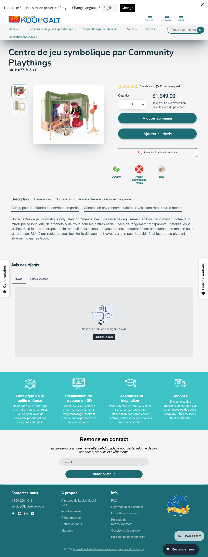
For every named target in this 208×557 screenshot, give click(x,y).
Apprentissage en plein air (100, 29)
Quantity (123, 95)
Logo (34, 17)
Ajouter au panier (157, 118)
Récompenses (71, 518)
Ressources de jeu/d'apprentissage (50, 29)
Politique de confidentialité (128, 537)
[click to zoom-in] (68, 114)
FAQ (114, 500)
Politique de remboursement (121, 522)
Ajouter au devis (157, 133)
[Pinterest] (20, 513)
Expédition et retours (124, 513)
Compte (150, 17)
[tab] (20, 200)
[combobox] (185, 30)
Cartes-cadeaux (72, 524)
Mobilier (14, 29)
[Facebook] (13, 513)
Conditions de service (125, 530)
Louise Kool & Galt (83, 549)
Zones (130, 29)
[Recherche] (200, 30)
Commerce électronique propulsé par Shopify (119, 549)
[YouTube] (32, 513)
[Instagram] (26, 513)
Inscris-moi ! (104, 474)
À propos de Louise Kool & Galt (78, 503)
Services (149, 29)
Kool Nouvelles (71, 511)
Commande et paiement (127, 507)
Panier (181, 17)
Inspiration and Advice (23, 37)
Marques (67, 530)
